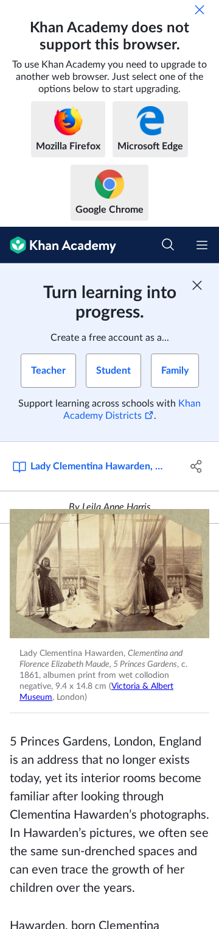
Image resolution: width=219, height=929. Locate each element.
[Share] (196, 466)
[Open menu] (202, 245)
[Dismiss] (199, 10)
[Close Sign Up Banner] (197, 285)
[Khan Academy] (58, 245)
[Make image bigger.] (109, 574)
